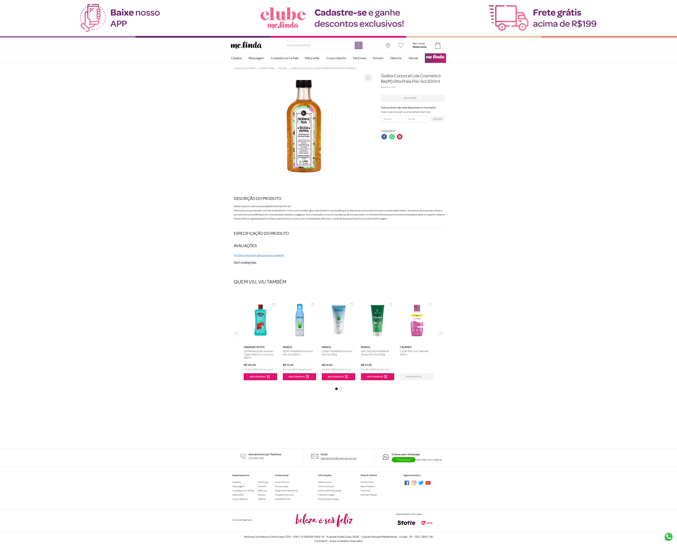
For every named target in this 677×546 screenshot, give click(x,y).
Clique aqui (403, 459)
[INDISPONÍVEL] (413, 98)
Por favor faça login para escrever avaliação (259, 255)
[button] (236, 333)
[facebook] (384, 137)
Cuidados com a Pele (244, 68)
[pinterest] (400, 137)
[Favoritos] (401, 45)
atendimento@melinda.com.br (339, 458)
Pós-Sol (283, 68)
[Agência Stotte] (406, 523)
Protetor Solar (267, 68)
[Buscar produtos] (358, 45)
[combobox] (323, 45)
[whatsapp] (392, 137)
